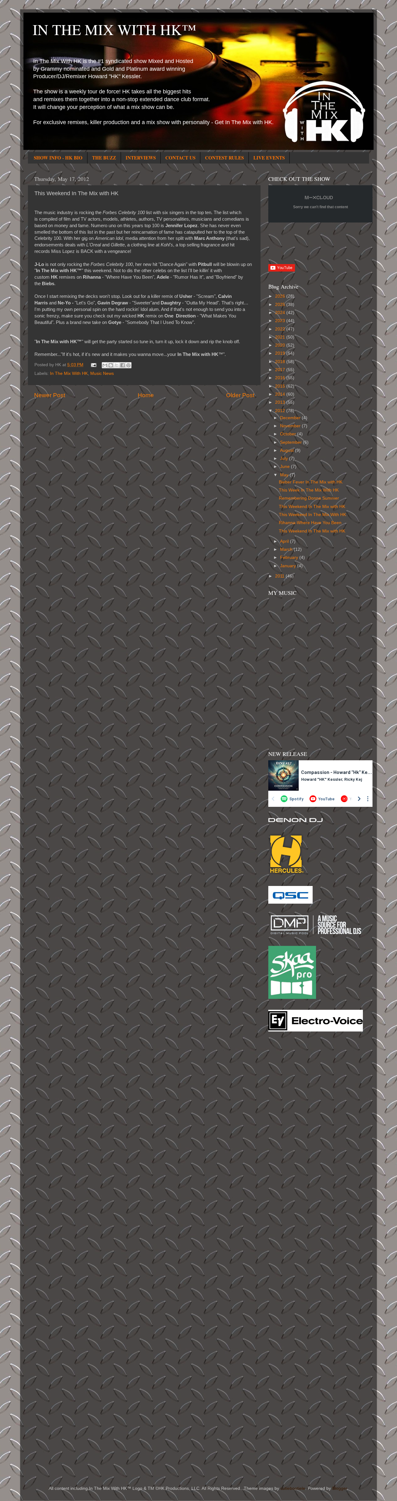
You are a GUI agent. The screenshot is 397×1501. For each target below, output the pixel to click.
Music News (102, 373)
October (288, 434)
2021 (280, 337)
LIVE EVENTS (269, 157)
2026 (280, 296)
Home (146, 395)
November (291, 426)
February (289, 557)
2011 (280, 576)
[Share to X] (117, 365)
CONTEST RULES (224, 157)
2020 (280, 345)
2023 (280, 320)
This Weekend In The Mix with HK (312, 506)
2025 (280, 304)
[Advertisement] (293, 1136)
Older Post (240, 395)
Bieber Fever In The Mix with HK (310, 482)
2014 (280, 394)
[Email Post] (93, 364)
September (291, 442)
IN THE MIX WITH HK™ (114, 29)
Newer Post (49, 395)
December (291, 418)
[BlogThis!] (111, 365)
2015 (280, 386)
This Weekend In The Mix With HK (312, 514)
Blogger (339, 1488)
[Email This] (105, 365)
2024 (280, 312)
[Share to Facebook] (122, 365)
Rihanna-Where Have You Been (310, 522)
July (284, 458)
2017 (280, 369)
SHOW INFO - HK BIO (58, 157)
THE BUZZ (104, 157)
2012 (280, 410)
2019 (280, 353)
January (288, 566)
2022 (280, 329)
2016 (280, 377)
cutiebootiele (292, 1488)
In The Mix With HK (69, 373)
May (285, 475)
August (287, 450)
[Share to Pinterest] (128, 365)
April (285, 541)
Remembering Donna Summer (309, 498)
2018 (280, 361)
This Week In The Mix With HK (309, 490)
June (285, 466)
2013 (280, 402)
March (287, 549)
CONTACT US (180, 157)
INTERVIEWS (141, 157)
